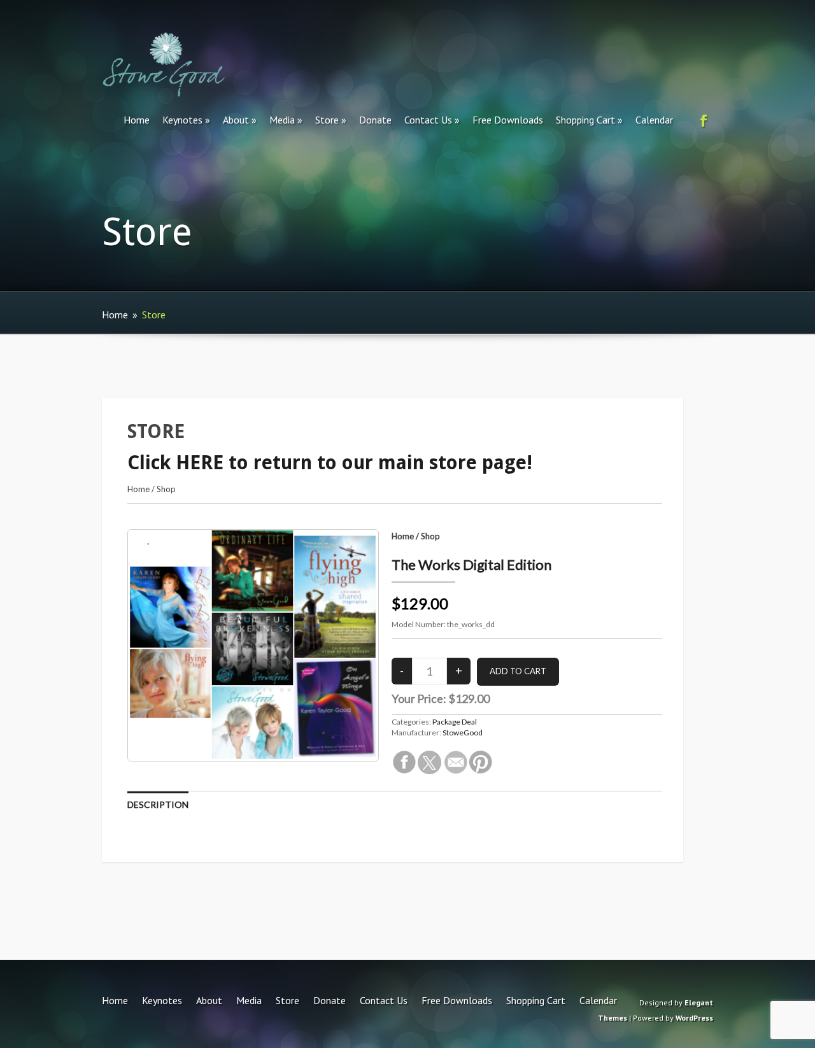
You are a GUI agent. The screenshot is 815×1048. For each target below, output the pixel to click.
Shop (166, 489)
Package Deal (454, 721)
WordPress (694, 1018)
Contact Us (428, 119)
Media (282, 119)
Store (327, 119)
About (236, 119)
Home (137, 119)
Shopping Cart (585, 119)
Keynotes (182, 119)
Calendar (654, 119)
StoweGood (463, 732)
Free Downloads (507, 119)
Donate (375, 119)
